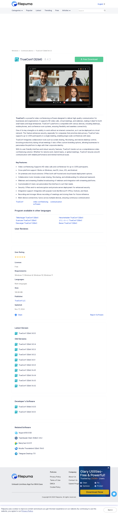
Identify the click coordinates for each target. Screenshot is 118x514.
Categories (16, 10)
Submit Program (75, 484)
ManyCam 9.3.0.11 (25, 443)
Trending (48, 10)
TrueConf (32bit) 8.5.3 (27, 349)
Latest (38, 10)
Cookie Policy (55, 487)
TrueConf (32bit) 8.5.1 (27, 360)
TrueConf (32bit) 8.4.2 (27, 386)
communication (56, 202)
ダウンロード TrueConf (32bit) (70, 220)
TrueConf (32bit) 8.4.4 (27, 375)
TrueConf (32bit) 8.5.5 (27, 333)
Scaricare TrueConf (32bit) (26, 220)
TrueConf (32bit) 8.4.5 (27, 370)
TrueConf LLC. (20, 301)
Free (57, 10)
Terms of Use (55, 480)
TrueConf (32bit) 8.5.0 (27, 365)
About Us (72, 477)
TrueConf (19, 202)
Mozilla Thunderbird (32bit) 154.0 (31, 448)
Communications (27, 51)
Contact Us (73, 480)
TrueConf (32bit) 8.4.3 (27, 380)
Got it (110, 510)
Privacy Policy (55, 477)
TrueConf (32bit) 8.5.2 (27, 354)
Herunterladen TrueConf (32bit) (71, 218)
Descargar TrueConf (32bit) (26, 223)
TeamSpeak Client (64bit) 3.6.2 (30, 438)
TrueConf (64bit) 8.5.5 (27, 407)
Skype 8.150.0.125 (25, 433)
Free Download (89, 59)
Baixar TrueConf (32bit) (68, 223)
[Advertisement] (59, 32)
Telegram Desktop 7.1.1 (27, 454)
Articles (65, 10)
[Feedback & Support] (114, 494)
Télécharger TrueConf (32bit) (27, 218)
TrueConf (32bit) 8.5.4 (27, 344)
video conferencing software (40, 203)
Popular (29, 10)
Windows (15, 51)
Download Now (94, 492)
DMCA (52, 484)
